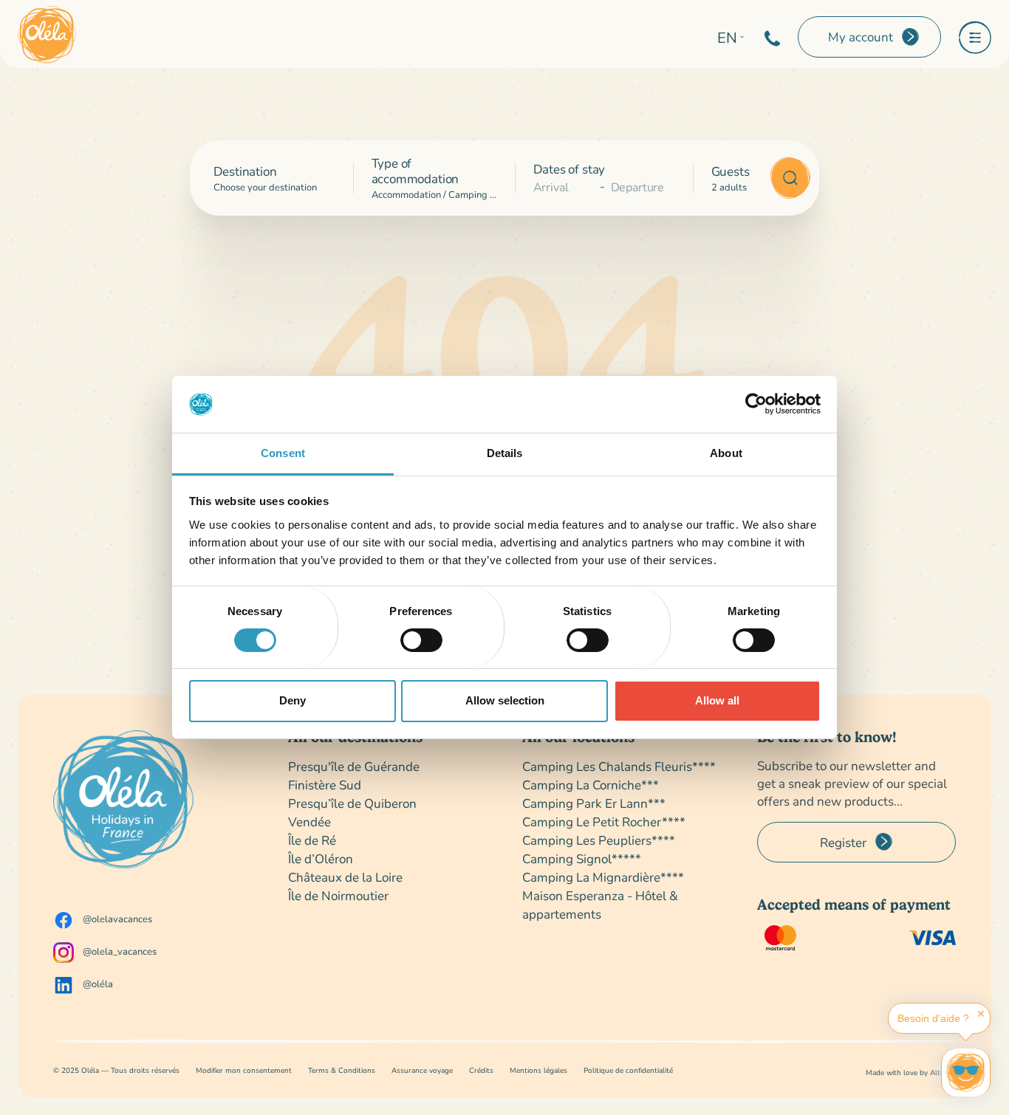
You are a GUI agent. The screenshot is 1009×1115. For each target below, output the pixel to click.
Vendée (309, 821)
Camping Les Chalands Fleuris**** (619, 766)
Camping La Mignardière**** (603, 876)
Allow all (717, 700)
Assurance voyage (422, 1070)
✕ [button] (980, 1014)
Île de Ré (312, 839)
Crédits (481, 1070)
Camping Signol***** (581, 858)
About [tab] (726, 453)
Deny (292, 700)
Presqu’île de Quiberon (352, 803)
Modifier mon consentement (244, 1070)
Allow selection (504, 700)
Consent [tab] (283, 453)
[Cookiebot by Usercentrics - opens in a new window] (756, 404)
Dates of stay (569, 168)
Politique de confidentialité (628, 1070)
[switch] (421, 640)
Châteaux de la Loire (345, 876)
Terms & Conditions (341, 1070)
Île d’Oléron (320, 858)
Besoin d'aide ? (933, 1018)
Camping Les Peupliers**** (598, 839)
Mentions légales (538, 1070)
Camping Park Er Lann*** (594, 803)
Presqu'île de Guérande (354, 766)
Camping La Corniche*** (590, 784)
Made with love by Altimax (911, 1072)
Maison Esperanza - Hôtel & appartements (600, 904)
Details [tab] (505, 453)
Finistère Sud (324, 784)
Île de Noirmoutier (338, 895)
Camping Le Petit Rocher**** (603, 821)
